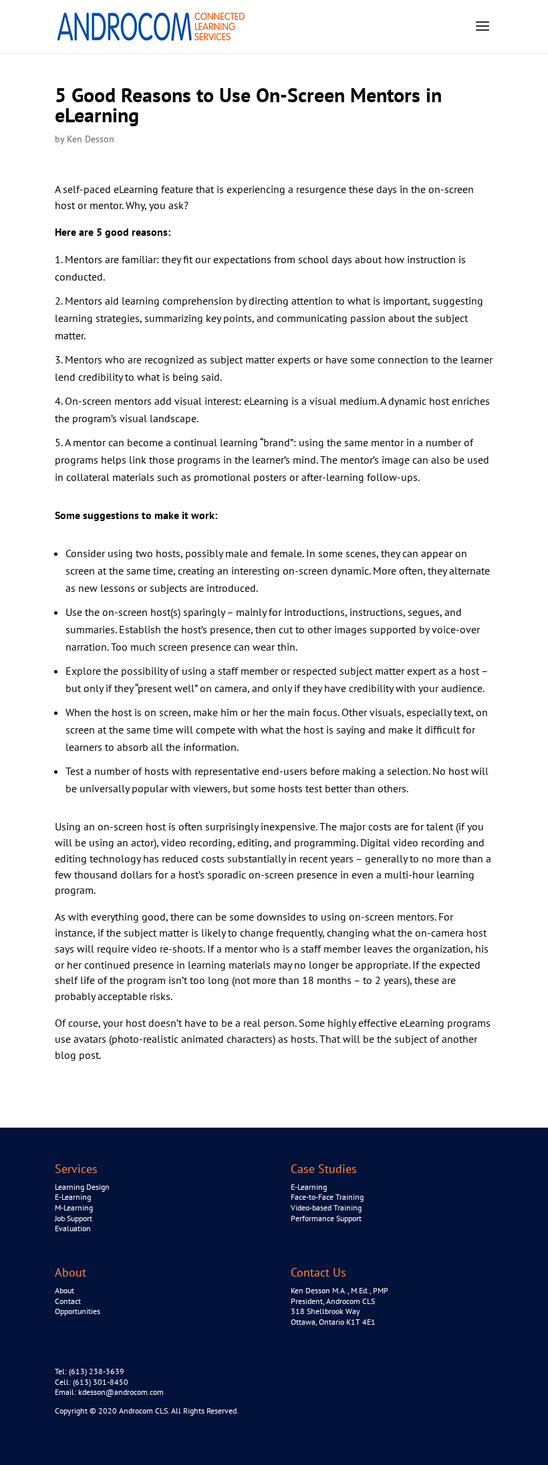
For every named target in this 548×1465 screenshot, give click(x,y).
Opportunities (77, 1311)
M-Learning (74, 1207)
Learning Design (82, 1187)
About (64, 1290)
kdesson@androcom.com (121, 1392)
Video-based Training (326, 1207)
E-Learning (73, 1197)
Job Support (73, 1218)
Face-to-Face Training (327, 1197)
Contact (68, 1301)
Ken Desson (90, 139)
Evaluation (73, 1228)
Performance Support (326, 1218)
